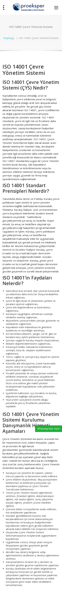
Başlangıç (8, 38)
